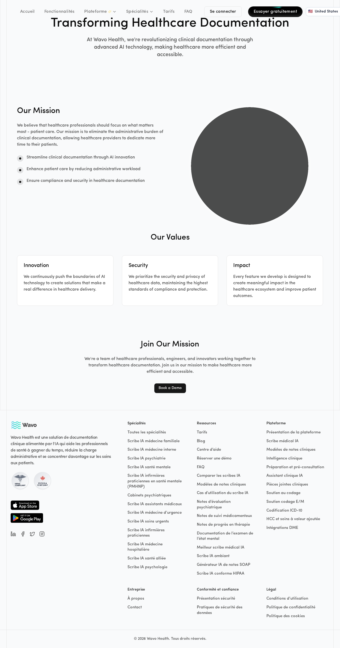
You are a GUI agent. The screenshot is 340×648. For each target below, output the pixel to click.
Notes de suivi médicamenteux (224, 516)
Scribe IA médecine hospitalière (145, 547)
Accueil (27, 12)
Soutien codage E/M (285, 502)
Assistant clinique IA (284, 476)
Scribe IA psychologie (147, 567)
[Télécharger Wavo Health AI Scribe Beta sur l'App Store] (27, 505)
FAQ (188, 12)
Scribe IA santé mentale (149, 467)
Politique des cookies (285, 616)
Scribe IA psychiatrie (146, 459)
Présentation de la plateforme (293, 432)
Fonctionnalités (59, 12)
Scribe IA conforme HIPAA (220, 574)
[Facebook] (23, 534)
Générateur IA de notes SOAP (223, 565)
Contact (135, 607)
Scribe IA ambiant (213, 556)
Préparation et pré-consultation (295, 467)
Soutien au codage (283, 493)
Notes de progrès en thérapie (223, 525)
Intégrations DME (282, 528)
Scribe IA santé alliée (147, 559)
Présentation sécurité (216, 599)
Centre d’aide (209, 450)
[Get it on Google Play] (27, 518)
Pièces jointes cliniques (287, 485)
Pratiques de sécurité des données (220, 610)
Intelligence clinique (284, 459)
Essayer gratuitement (275, 12)
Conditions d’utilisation (287, 599)
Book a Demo (170, 388)
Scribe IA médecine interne (152, 450)
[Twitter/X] (32, 534)
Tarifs (169, 12)
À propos (136, 599)
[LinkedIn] (13, 534)
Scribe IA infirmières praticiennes (146, 533)
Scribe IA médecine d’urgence (155, 513)
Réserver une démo (214, 459)
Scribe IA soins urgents (148, 522)
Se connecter (223, 12)
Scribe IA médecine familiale (154, 441)
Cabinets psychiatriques (149, 496)
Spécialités (137, 12)
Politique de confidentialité (290, 607)
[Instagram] (42, 534)
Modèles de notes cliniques (221, 485)
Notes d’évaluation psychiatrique (214, 504)
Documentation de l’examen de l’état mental (225, 536)
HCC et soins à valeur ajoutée (293, 519)
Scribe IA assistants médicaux (155, 504)
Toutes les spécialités (147, 432)
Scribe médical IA (282, 441)
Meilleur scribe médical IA (220, 548)
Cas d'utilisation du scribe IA (222, 493)
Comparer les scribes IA (218, 476)
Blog (201, 441)
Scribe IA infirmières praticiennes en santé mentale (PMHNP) (155, 481)
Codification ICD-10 (284, 511)
